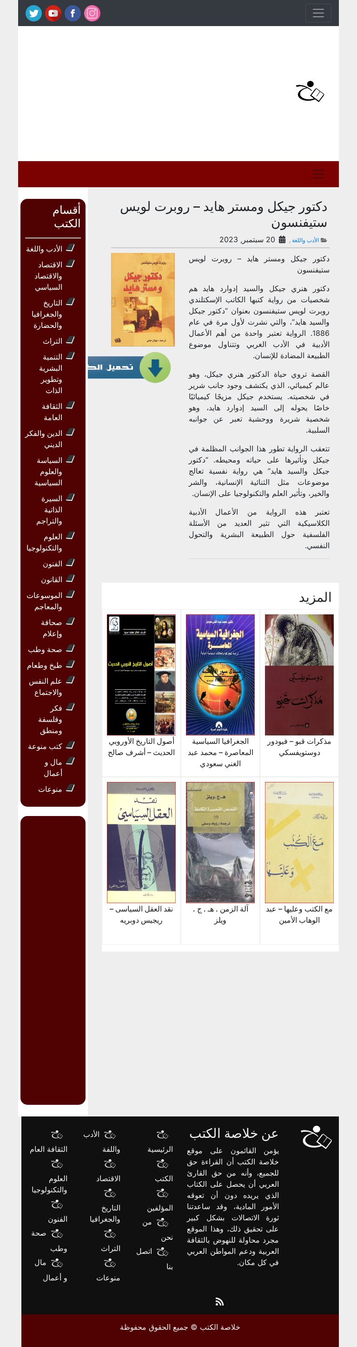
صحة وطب (45, 649)
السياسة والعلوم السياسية (48, 471)
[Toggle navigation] (318, 13)
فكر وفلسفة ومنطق (50, 719)
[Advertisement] (122, 91)
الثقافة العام (48, 1149)
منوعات (50, 789)
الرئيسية (160, 1149)
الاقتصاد (108, 1178)
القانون (51, 579)
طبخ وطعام (44, 665)
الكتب (164, 1178)
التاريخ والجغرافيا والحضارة (47, 314)
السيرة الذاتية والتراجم (49, 509)
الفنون (52, 563)
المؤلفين (160, 1207)
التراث (52, 341)
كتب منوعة (45, 746)
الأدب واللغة (305, 240)
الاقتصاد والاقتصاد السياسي (48, 276)
